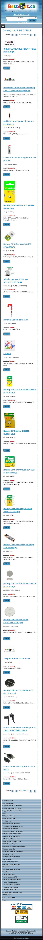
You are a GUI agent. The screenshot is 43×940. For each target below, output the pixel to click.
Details (7, 68)
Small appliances (8, 872)
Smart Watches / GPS (10, 877)
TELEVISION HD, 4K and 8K (12, 884)
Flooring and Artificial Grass (12, 841)
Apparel (5, 900)
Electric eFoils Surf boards (11, 836)
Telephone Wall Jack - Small (16, 658)
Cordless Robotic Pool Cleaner (13, 831)
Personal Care (7, 859)
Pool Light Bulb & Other (10, 862)
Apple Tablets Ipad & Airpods (12, 808)
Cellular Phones (8, 821)
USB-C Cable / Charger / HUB (12, 892)
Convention (22, 930)
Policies (14, 930)
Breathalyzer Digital (9, 818)
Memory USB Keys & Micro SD (13, 851)
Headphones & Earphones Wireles (14, 846)
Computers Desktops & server (13, 826)
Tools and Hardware (9, 890)
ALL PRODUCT (8, 800)
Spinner (7, 354)
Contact (8, 930)
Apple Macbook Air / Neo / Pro (12, 806)
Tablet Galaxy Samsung (10, 882)
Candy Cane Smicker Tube (15, 320)
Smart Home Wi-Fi (9, 874)
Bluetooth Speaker (9, 816)
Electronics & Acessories (11, 839)
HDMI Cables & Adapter (10, 844)
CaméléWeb (25, 938)
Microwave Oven (8, 854)
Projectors (6, 867)
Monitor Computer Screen (11, 856)
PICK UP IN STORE (22, 15)
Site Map (28, 932)
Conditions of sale (18, 932)
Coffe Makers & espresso (11, 823)
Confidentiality (31, 930)
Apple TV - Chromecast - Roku (12, 811)
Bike (4, 813)
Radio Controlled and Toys (11, 869)
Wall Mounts (7, 895)
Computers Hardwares (10, 828)
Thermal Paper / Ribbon (10, 887)
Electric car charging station (12, 834)
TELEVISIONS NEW (9, 897)
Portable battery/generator (11, 864)
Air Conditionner (8, 803)
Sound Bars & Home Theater (12, 879)
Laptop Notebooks (9, 849)
